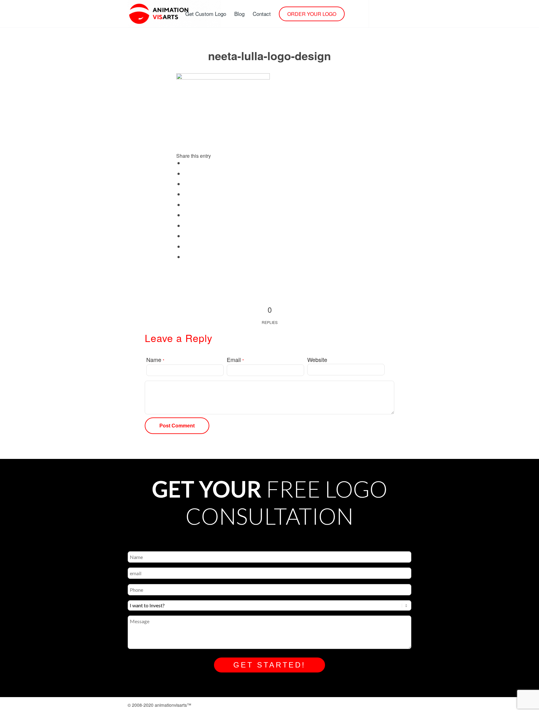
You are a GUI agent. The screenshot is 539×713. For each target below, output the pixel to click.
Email (235, 359)
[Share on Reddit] (186, 247)
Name (155, 359)
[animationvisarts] (174, 13)
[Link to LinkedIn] (406, 13)
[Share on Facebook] (186, 163)
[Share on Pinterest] (186, 205)
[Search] (355, 13)
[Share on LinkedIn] (186, 215)
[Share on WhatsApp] (186, 194)
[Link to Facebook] (388, 13)
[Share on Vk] (186, 236)
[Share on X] (186, 174)
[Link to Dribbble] (397, 13)
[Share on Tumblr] (186, 226)
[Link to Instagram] (378, 13)
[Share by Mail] (186, 257)
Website (317, 359)
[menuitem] (205, 13)
